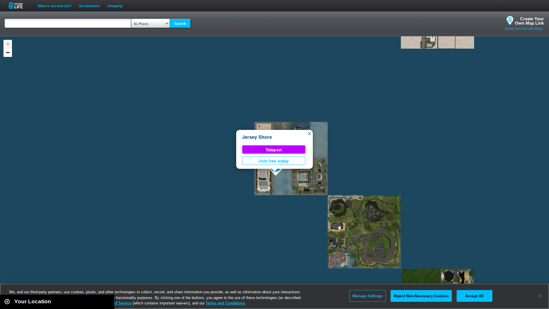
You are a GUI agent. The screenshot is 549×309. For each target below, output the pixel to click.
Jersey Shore (257, 137)
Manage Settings (368, 296)
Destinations (89, 5)
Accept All (474, 296)
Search (180, 24)
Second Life (18, 5)
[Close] (540, 296)
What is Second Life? (55, 5)
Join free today (273, 161)
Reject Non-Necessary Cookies (421, 296)
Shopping (114, 5)
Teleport (274, 149)
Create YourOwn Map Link (529, 20)
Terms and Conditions (225, 303)
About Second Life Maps (524, 29)
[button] (309, 133)
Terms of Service (117, 303)
